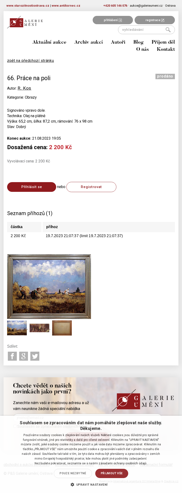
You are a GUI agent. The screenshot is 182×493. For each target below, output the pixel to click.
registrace (153, 20)
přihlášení (111, 20)
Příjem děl (163, 42)
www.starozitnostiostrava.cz (27, 5)
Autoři (118, 42)
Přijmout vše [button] (112, 473)
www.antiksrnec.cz (66, 5)
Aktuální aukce (49, 42)
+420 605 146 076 (115, 5)
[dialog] (91, 454)
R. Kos (24, 88)
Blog (138, 42)
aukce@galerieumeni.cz (146, 5)
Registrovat (91, 187)
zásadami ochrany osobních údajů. (123, 463)
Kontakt (166, 49)
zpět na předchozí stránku (30, 60)
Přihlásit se (31, 187)
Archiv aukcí (88, 42)
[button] (91, 484)
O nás (142, 49)
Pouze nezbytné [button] (72, 473)
